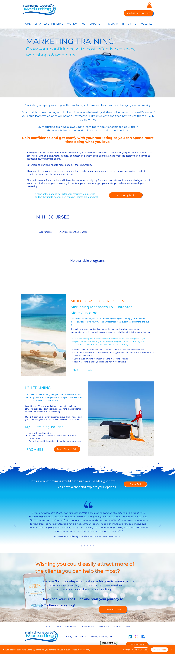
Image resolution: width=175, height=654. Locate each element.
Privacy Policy (84, 649)
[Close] (171, 649)
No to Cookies (141, 649)
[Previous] (15, 525)
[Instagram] (136, 636)
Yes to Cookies (159, 649)
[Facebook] (143, 636)
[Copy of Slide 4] (93, 545)
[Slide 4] (90, 545)
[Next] (160, 525)
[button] (149, 5)
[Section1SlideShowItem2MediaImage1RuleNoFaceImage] (87, 545)
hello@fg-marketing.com (101, 636)
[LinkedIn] (130, 636)
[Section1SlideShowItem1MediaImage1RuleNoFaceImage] (84, 545)
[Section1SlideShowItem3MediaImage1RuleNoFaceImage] (81, 545)
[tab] (46, 231)
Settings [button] (126, 649)
